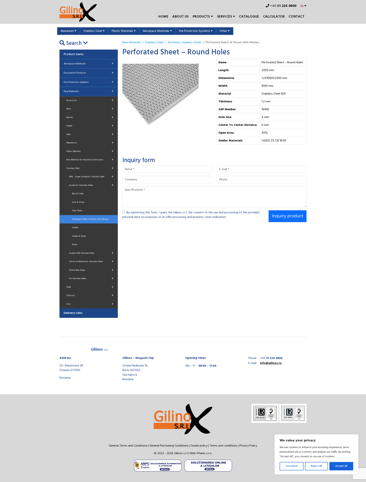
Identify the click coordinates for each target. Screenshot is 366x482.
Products (202, 16)
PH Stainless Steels (91, 279)
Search (74, 43)
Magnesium (90, 143)
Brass (90, 109)
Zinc (90, 304)
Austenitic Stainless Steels (91, 185)
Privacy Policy (248, 445)
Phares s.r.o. (204, 453)
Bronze (90, 117)
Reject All (316, 466)
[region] (316, 454)
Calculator (274, 16)
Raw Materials (89, 91)
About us (180, 16)
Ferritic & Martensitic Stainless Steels (91, 262)
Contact (296, 16)
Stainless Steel (93, 31)
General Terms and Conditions (128, 445)
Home (163, 16)
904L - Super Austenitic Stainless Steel (91, 177)
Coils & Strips (78, 202)
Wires (74, 244)
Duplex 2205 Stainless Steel (91, 253)
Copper (90, 126)
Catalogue (249, 16)
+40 (283, 6)
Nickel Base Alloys (91, 270)
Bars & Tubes (77, 193)
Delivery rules (73, 313)
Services (225, 16)
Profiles (75, 227)
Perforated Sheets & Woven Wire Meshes (90, 219)
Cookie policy (198, 445)
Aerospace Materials (156, 31)
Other (224, 31)
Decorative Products (89, 73)
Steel (90, 287)
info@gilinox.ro (271, 363)
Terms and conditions (223, 445)
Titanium (90, 295)
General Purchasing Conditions (168, 445)
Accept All (341, 466)
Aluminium (68, 31)
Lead (90, 134)
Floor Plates (77, 210)
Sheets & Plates (79, 236)
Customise (292, 466)
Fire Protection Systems (195, 31)
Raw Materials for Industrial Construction (90, 160)
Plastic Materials (123, 31)
